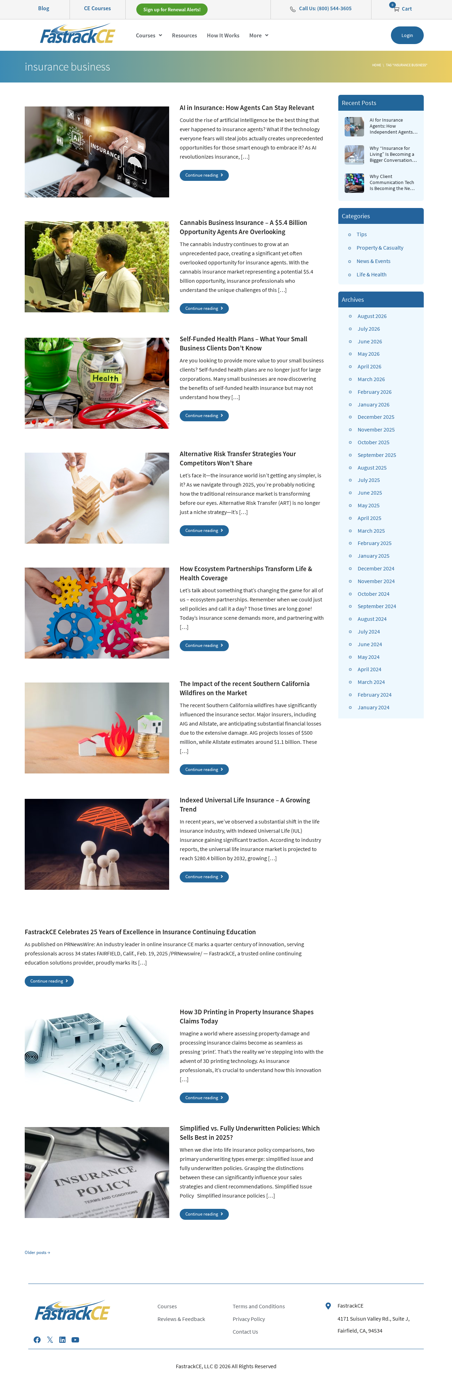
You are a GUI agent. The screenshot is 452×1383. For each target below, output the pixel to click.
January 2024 (373, 707)
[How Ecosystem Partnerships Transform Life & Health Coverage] (97, 613)
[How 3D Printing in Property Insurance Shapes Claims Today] (97, 1056)
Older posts (37, 1252)
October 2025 (373, 442)
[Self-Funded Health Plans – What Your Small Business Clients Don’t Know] (97, 383)
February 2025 (375, 542)
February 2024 (375, 694)
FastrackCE (350, 1305)
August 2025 (372, 467)
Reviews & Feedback (181, 1318)
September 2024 (377, 606)
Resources (184, 35)
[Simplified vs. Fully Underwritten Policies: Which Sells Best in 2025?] (97, 1172)
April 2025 (369, 517)
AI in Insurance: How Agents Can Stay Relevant (247, 107)
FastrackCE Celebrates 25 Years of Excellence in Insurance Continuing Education (140, 932)
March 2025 (371, 530)
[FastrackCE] (328, 1306)
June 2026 (370, 341)
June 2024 (370, 644)
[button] (149, 35)
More (255, 35)
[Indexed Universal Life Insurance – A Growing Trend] (97, 844)
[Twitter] (49, 1340)
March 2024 (371, 681)
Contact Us (245, 1331)
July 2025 (369, 479)
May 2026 (369, 353)
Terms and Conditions (259, 1306)
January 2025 (373, 555)
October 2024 (373, 593)
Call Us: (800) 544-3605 (325, 8)
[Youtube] (75, 1340)
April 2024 (369, 669)
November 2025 (376, 429)
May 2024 (369, 656)
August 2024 (372, 618)
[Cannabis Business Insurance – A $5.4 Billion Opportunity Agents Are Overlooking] (97, 266)
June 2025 (370, 492)
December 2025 (376, 416)
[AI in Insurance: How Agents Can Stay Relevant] (97, 151)
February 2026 (375, 391)
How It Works (223, 35)
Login (407, 35)
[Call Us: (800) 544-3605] (293, 9)
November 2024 (376, 581)
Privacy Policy (249, 1318)
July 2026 (369, 328)
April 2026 (369, 366)
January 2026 (373, 404)
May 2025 (369, 505)
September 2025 (377, 454)
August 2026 (372, 315)
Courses (145, 35)
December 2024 (376, 568)
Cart (406, 8)
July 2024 (369, 631)
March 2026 (371, 379)
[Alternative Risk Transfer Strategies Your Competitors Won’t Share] (97, 498)
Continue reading (202, 175)
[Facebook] (37, 1340)
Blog (43, 8)
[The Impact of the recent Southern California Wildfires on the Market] (97, 728)
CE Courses (97, 8)
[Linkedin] (62, 1340)
